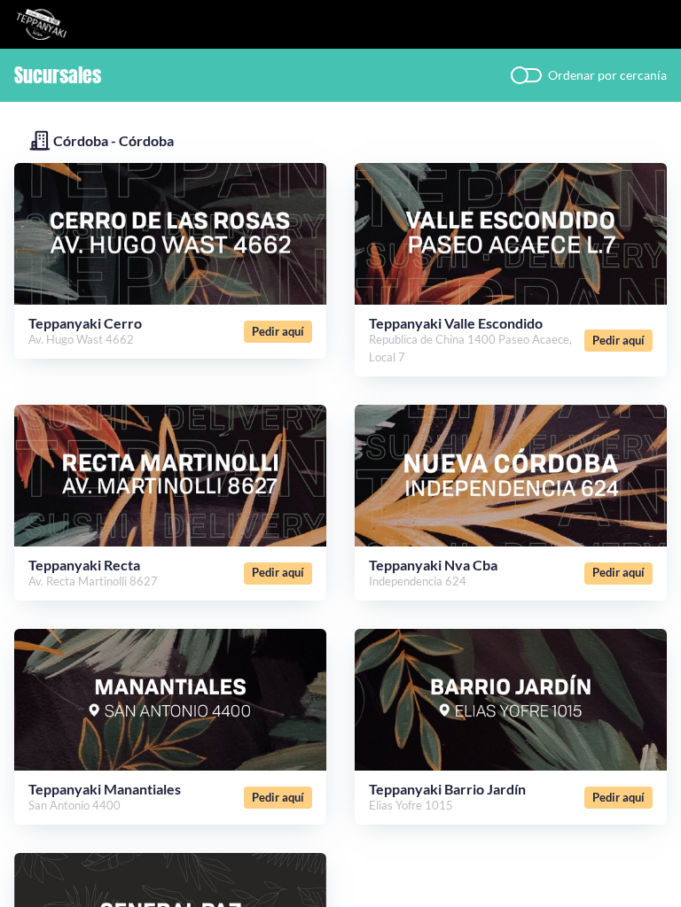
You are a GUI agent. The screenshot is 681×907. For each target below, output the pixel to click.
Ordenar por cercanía (607, 75)
